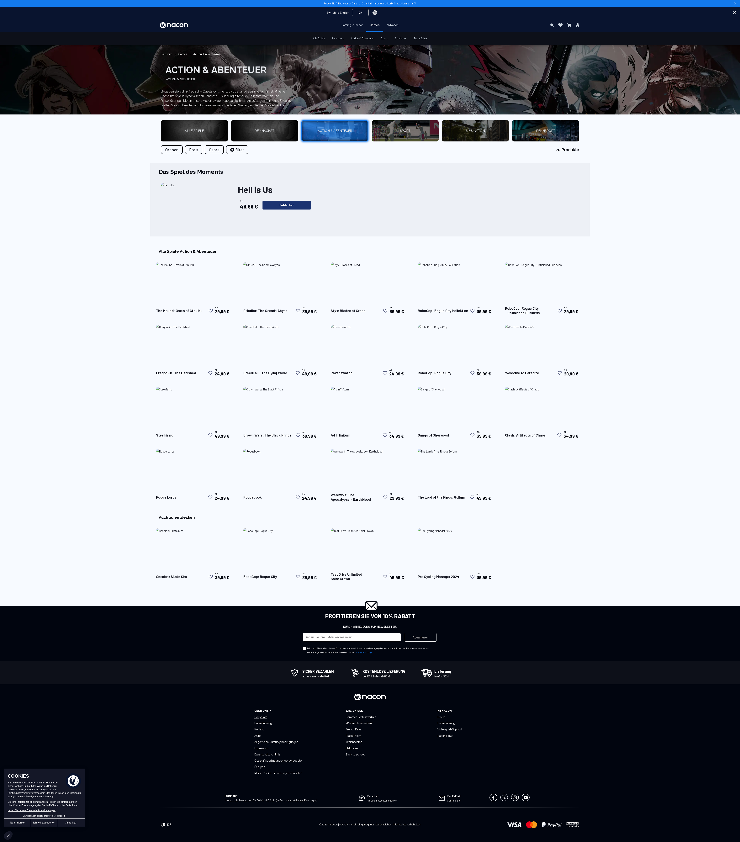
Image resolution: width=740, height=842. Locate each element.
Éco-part (259, 767)
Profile (441, 717)
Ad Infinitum (340, 435)
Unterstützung (263, 723)
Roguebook (252, 497)
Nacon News (445, 735)
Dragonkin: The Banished (176, 373)
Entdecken (286, 205)
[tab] (237, 149)
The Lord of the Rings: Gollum (441, 497)
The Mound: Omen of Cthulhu (179, 310)
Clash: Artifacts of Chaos (525, 435)
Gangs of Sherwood (433, 435)
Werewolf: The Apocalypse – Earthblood (351, 497)
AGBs (257, 735)
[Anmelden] (577, 25)
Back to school (355, 754)
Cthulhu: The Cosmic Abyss (265, 310)
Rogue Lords (166, 497)
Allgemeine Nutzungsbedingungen (276, 742)
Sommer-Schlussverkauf (361, 717)
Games (183, 54)
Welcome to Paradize (522, 373)
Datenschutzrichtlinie (267, 754)
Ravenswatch (341, 373)
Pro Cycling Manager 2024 (438, 576)
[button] (211, 310)
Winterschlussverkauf (359, 723)
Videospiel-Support (449, 729)
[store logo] (174, 25)
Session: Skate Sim (171, 576)
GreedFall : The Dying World (265, 373)
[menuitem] (352, 25)
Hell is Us (255, 189)
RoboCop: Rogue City (435, 373)
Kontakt (259, 729)
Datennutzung (364, 652)
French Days (353, 729)
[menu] (370, 25)
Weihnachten (354, 742)
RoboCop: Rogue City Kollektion (443, 310)
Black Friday (353, 735)
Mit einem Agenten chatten (382, 800)
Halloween (352, 748)
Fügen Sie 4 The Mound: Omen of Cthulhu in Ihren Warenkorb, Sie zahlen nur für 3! (370, 3)
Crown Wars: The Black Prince (267, 435)
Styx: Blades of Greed (348, 310)
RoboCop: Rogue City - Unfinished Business (522, 310)
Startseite (167, 54)
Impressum (261, 748)
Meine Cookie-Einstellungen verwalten (278, 773)
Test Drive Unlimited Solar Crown (346, 576)
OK (360, 12)
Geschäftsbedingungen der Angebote (278, 760)
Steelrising (164, 435)
